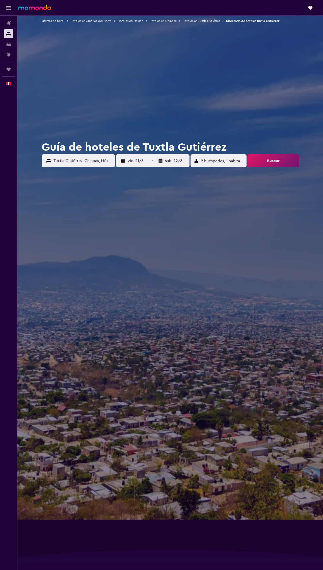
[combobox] (83, 160)
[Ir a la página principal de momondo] (34, 7)
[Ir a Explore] (8, 55)
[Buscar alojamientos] (8, 34)
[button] (8, 7)
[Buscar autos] (8, 44)
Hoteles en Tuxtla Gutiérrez (201, 20)
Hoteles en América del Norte (91, 20)
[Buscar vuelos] (8, 23)
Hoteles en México (130, 20)
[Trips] (8, 69)
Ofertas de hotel (53, 20)
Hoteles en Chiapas (162, 20)
